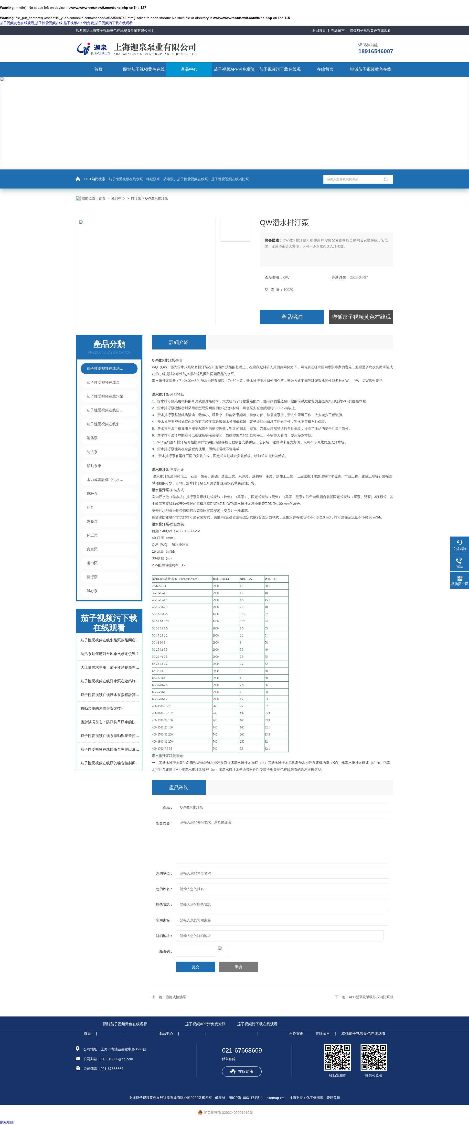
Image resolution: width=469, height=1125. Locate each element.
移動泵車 (94, 466)
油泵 (90, 507)
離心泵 (92, 591)
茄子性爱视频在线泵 (103, 382)
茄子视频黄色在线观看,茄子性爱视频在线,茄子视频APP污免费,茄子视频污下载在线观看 (66, 23)
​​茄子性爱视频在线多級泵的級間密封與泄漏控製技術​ (110, 640)
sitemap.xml (276, 1098)
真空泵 (92, 549)
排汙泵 (136, 198)
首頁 (98, 69)
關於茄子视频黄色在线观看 (125, 1024)
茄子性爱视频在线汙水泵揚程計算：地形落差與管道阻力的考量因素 (110, 695)
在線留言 (338, 30)
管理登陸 (333, 1098)
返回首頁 (319, 30)
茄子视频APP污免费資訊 (205, 1024)
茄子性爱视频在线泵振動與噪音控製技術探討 (110, 736)
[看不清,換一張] (272, 951)
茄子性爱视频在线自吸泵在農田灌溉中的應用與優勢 (110, 749)
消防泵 (92, 438)
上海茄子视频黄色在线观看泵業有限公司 (120, 30)
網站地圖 (7, 1122)
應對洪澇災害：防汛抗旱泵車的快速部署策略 (110, 722)
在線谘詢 (246, 1071)
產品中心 (189, 69)
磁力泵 (92, 563)
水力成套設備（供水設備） (106, 480)
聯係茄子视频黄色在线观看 (370, 30)
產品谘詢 (292, 317)
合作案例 (296, 1033)
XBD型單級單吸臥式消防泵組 (371, 997)
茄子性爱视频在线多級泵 (106, 424)
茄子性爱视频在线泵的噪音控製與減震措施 (110, 763)
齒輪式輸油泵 (176, 997)
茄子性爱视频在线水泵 (105, 396)
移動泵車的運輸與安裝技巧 (103, 708)
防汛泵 (92, 452)
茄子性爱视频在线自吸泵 (106, 410)
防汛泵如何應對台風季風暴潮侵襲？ (110, 654)
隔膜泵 (92, 521)
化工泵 (92, 535)
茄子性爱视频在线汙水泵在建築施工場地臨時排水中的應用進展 (110, 681)
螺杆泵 (92, 493)
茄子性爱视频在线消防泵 (106, 368)
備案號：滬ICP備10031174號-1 (239, 1098)
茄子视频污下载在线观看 (257, 1024)
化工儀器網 (314, 1098)
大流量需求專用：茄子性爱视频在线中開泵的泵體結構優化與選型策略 (110, 667)
